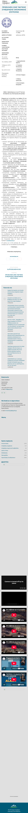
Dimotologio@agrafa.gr (11, 410)
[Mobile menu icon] (26, 2)
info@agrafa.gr (10, 240)
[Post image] (4, 291)
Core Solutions (16, 811)
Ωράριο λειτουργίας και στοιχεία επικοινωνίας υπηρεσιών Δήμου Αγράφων (15, 292)
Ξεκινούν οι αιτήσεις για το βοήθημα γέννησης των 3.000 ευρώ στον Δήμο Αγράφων (15, 299)
